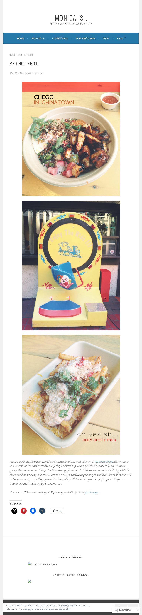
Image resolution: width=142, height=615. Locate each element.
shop (106, 38)
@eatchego (91, 492)
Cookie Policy (64, 608)
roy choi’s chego (104, 461)
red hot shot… (25, 63)
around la (38, 38)
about (121, 38)
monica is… (71, 17)
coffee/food (60, 38)
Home (20, 38)
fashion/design (85, 38)
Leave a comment (34, 73)
